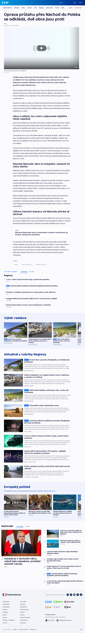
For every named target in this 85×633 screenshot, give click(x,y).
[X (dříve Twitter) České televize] (77, 594)
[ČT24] (5, 3)
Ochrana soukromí (23, 629)
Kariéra (22, 615)
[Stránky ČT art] (57, 607)
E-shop (5, 617)
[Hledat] (74, 2)
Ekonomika (49, 8)
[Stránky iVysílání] (69, 601)
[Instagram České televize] (67, 594)
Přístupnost (33, 629)
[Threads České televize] (81, 594)
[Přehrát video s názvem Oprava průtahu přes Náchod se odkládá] (41, 48)
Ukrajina (16, 8)
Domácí (29, 8)
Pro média (23, 601)
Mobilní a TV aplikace (9, 620)
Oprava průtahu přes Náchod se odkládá (14, 70)
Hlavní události (7, 8)
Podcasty (5, 612)
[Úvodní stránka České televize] (12, 594)
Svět (35, 8)
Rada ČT (22, 612)
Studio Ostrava (24, 609)
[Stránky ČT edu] (68, 607)
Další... (63, 8)
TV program (6, 601)
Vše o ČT (5, 623)
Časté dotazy (24, 620)
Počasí (57, 8)
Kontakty (23, 623)
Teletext (5, 609)
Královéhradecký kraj (27, 264)
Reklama (22, 604)
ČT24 (5, 24)
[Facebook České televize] (71, 594)
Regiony (41, 8)
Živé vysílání (6, 604)
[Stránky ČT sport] (58, 601)
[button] (41, 48)
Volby (23, 8)
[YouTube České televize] (74, 594)
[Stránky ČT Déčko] (48, 607)
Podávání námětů (25, 617)
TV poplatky (6, 607)
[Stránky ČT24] (48, 601)
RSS (81, 629)
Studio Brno (23, 607)
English (15, 629)
